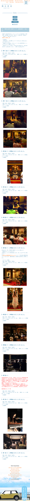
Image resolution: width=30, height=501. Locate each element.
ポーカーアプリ (19, 2)
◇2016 (15, 17)
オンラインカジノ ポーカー (15, 474)
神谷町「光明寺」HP (6, 37)
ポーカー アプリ (15, 469)
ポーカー (12, 2)
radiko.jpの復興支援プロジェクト (9, 255)
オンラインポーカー (15, 470)
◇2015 (15, 19)
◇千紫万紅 (15, 22)
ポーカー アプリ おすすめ (15, 467)
